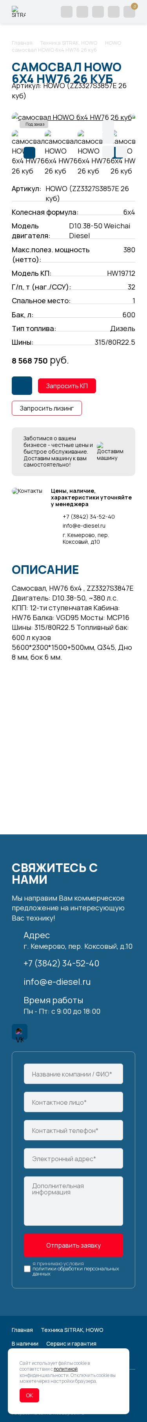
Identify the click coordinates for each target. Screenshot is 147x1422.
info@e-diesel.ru (84, 526)
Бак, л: (23, 314)
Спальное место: (41, 300)
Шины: (23, 342)
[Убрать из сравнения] (121, 151)
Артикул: (27, 188)
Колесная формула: (45, 212)
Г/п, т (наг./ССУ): (41, 286)
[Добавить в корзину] (22, 385)
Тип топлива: (34, 328)
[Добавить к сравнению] (108, 151)
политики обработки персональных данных (76, 1271)
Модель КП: (32, 273)
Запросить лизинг (47, 408)
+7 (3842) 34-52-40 (89, 517)
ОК (29, 1395)
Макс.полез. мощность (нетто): (51, 254)
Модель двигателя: (31, 230)
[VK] (19, 1032)
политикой (66, 1369)
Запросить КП (67, 386)
